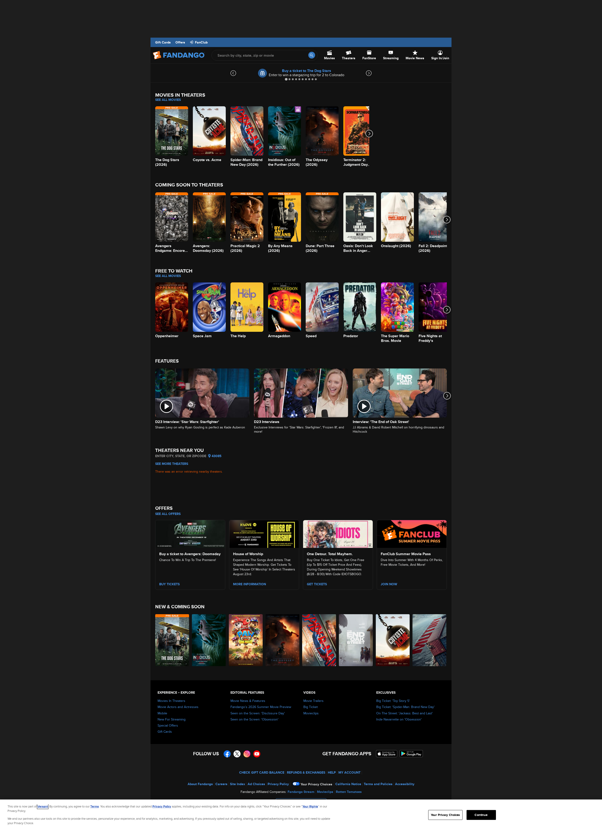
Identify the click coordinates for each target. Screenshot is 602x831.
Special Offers (168, 725)
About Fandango (200, 784)
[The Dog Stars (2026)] (172, 640)
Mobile (162, 713)
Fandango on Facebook (227, 753)
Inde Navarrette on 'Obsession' (399, 719)
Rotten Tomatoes (349, 791)
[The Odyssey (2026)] (282, 640)
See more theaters (171, 463)
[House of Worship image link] (264, 533)
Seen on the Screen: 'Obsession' (254, 719)
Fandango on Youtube (256, 753)
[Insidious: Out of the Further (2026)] (209, 640)
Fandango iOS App (386, 753)
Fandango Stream (301, 791)
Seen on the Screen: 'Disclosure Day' (257, 713)
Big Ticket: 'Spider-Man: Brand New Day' (405, 706)
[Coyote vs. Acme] (393, 640)
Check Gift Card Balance (261, 772)
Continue (481, 815)
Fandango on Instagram (246, 753)
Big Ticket (310, 706)
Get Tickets (317, 584)
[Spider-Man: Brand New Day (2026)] (319, 640)
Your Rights (310, 806)
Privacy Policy (278, 784)
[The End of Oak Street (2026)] (356, 640)
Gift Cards (163, 42)
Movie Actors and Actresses (178, 706)
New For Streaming (172, 719)
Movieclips (311, 713)
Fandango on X (237, 753)
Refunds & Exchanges (306, 772)
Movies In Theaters (171, 700)
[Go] (311, 55)
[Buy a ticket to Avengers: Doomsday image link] (190, 533)
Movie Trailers (313, 700)
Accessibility (404, 784)
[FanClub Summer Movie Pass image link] (412, 533)
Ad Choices (256, 784)
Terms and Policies (378, 784)
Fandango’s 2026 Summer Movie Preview (260, 706)
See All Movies (168, 99)
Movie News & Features (247, 700)
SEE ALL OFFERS (168, 514)
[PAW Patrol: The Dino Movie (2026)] (246, 640)
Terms (94, 806)
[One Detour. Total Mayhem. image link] (338, 533)
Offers (180, 42)
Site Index (237, 784)
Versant (42, 806)
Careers (221, 784)
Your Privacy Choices (316, 784)
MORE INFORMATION (249, 584)
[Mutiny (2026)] (429, 640)
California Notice (348, 784)
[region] (301, 815)
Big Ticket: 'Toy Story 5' (393, 700)
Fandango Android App (411, 753)
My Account (349, 772)
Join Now (389, 584)
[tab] (286, 79)
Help (332, 772)
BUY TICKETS (169, 584)
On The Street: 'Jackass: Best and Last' (404, 713)
